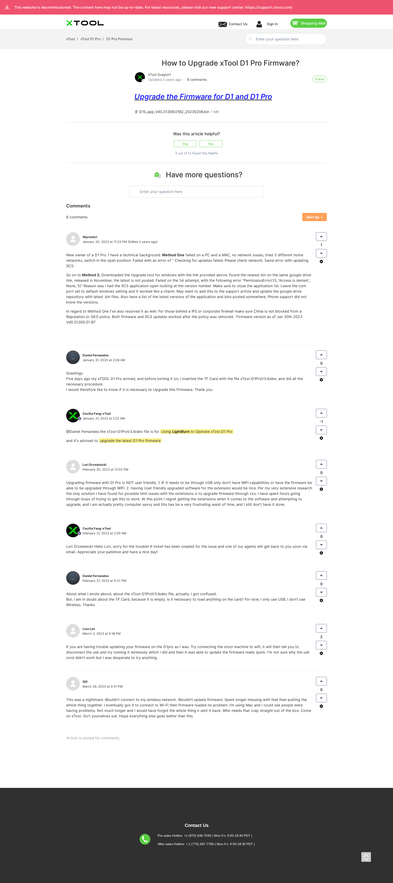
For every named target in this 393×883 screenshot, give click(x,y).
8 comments (197, 79)
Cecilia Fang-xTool (97, 528)
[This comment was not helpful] (321, 253)
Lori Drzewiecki (79, 546)
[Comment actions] (321, 261)
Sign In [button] (272, 24)
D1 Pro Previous (119, 39)
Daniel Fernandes (96, 355)
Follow (319, 79)
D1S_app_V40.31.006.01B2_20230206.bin (174, 111)
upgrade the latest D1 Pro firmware (130, 440)
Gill (85, 681)
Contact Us (238, 24)
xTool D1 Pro (91, 39)
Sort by (312, 217)
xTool (70, 39)
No (211, 144)
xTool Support (159, 74)
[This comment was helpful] (321, 236)
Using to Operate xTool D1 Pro (196, 431)
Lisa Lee (89, 629)
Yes (185, 144)
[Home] (85, 23)
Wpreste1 (90, 237)
